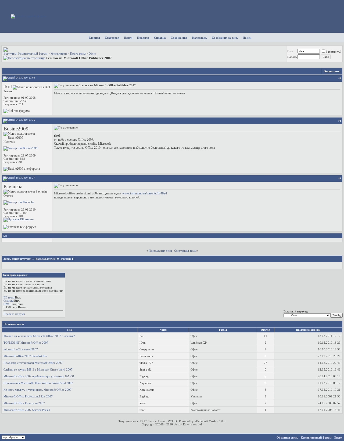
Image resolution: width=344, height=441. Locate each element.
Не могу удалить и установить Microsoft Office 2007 (37, 389)
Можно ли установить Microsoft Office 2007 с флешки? (39, 335)
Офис (92, 53)
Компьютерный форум (32, 53)
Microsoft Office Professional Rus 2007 (28, 396)
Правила (143, 37)
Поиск (247, 37)
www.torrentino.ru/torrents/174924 (144, 193)
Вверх (338, 437)
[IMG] (7, 303)
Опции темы (332, 71)
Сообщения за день (225, 37)
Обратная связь (287, 437)
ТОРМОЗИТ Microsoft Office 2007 (25, 342)
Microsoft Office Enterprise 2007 (24, 403)
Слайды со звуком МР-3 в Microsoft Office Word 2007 (38, 369)
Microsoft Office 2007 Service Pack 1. (27, 409)
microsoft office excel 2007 (20, 349)
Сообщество (179, 37)
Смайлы (8, 300)
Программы (77, 53)
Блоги (128, 37)
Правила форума (14, 313)
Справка (160, 37)
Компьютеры (59, 53)
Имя (290, 51)
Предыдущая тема (160, 250)
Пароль (292, 56)
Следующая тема (185, 250)
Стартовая (112, 37)
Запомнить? (333, 51)
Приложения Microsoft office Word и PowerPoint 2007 (38, 383)
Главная (94, 37)
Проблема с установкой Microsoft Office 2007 (33, 362)
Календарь (199, 37)
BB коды (8, 297)
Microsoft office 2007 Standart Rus (25, 356)
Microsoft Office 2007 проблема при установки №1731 (38, 376)
